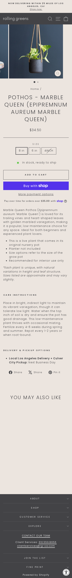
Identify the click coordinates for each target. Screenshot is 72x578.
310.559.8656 (47, 542)
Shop (35, 507)
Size (35, 144)
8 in (21, 151)
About (35, 498)
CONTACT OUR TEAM (36, 535)
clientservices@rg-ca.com (36, 545)
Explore (35, 526)
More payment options (36, 194)
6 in (34, 151)
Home (35, 89)
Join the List (35, 558)
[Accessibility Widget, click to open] (66, 572)
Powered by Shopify (36, 574)
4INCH (49, 151)
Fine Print (34, 567)
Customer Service (35, 516)
